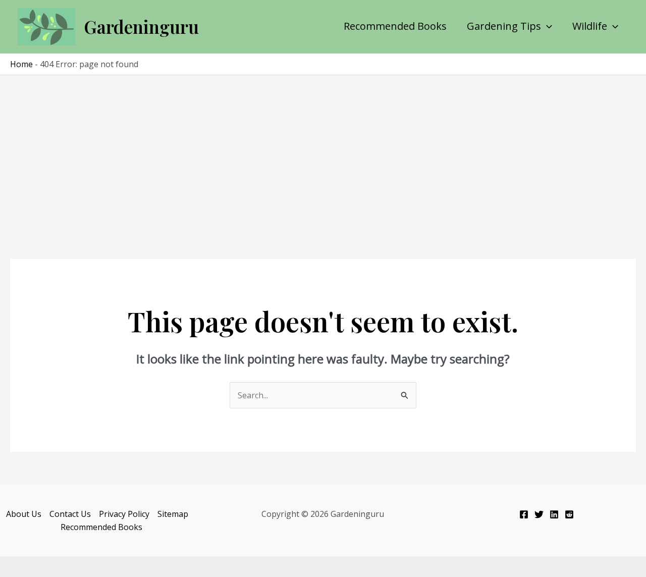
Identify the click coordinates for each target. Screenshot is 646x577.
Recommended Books (395, 26)
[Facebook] (523, 514)
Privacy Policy (124, 513)
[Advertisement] (323, 151)
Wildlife (589, 26)
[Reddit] (569, 514)
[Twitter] (539, 514)
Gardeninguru (141, 26)
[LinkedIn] (554, 514)
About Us (23, 513)
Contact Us (70, 513)
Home (21, 64)
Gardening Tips (504, 26)
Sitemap (172, 513)
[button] (546, 26)
